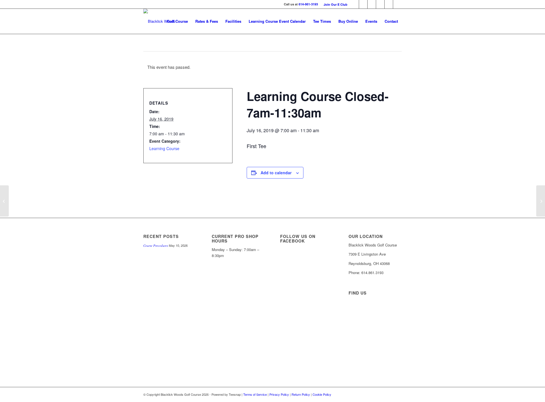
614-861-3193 (308, 4)
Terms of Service (255, 394)
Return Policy (301, 394)
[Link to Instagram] (380, 4)
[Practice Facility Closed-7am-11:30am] (4, 201)
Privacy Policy (279, 394)
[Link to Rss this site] (397, 4)
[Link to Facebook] (372, 4)
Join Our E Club (335, 4)
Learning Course (164, 148)
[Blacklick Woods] (159, 21)
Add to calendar (276, 172)
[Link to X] (363, 4)
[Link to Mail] (355, 4)
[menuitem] (334, 4)
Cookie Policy (322, 394)
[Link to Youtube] (389, 4)
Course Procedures (155, 245)
